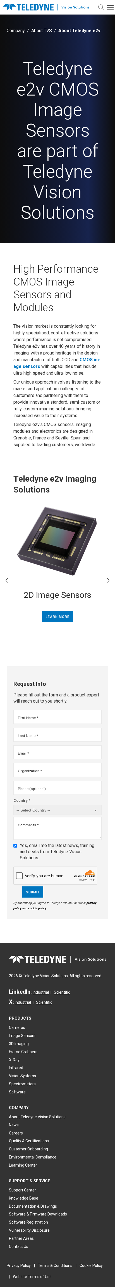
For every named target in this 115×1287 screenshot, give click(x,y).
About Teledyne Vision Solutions (37, 1117)
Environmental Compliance (32, 1157)
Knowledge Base (23, 1198)
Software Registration (28, 1222)
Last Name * (28, 735)
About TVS (41, 30)
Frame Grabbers (23, 1052)
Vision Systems (22, 1076)
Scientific (62, 992)
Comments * (28, 825)
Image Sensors (22, 1035)
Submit (33, 892)
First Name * (28, 717)
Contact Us (18, 1246)
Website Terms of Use (32, 1276)
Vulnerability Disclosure (29, 1230)
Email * (23, 753)
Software (17, 1092)
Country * (21, 800)
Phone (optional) (32, 788)
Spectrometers (22, 1084)
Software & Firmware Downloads (38, 1214)
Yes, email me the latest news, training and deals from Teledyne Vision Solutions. (57, 851)
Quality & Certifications (29, 1141)
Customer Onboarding (28, 1149)
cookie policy (37, 908)
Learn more (58, 617)
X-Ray (14, 1060)
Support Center (22, 1190)
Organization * (30, 771)
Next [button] (108, 580)
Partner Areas (21, 1238)
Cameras (17, 1027)
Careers (16, 1133)
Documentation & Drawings (33, 1206)
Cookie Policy (91, 1265)
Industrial (41, 992)
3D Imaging (19, 1043)
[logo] (48, 7)
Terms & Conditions (55, 1265)
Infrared (16, 1067)
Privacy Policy (19, 1265)
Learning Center (23, 1165)
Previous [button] (6, 580)
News (14, 1125)
